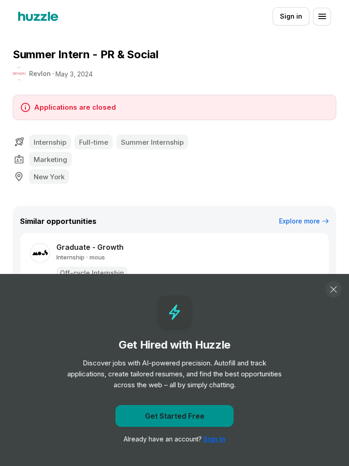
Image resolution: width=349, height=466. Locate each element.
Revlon (40, 73)
